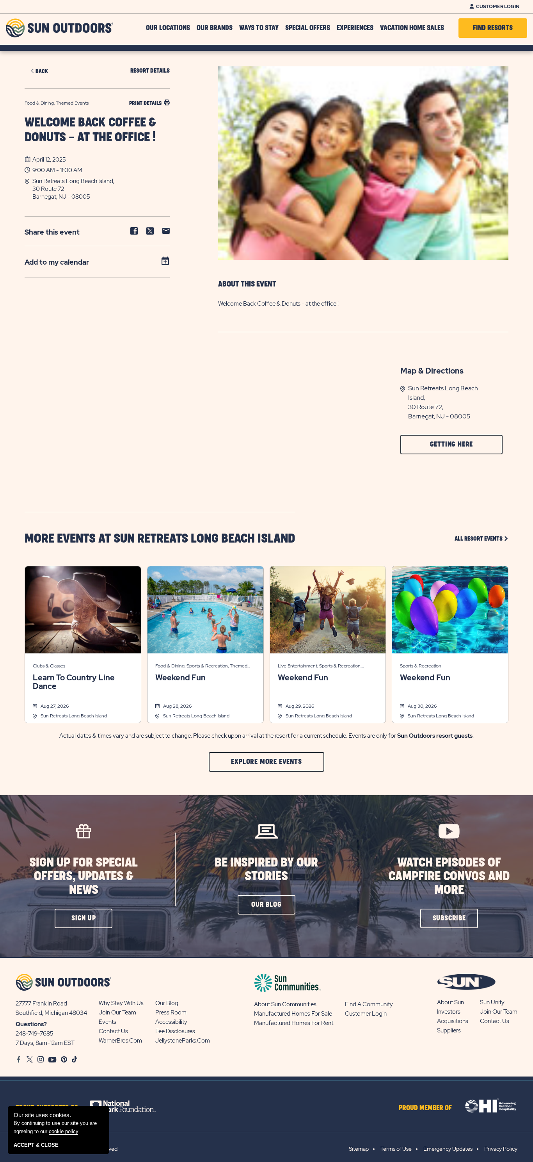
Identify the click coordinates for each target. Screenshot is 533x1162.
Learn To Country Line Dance (74, 681)
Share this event (52, 232)
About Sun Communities (285, 1004)
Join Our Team (117, 1012)
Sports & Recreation (420, 666)
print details (145, 103)
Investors (448, 1012)
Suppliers (449, 1030)
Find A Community (369, 1004)
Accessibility (171, 1022)
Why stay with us (121, 1003)
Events (107, 1022)
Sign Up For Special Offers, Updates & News (83, 876)
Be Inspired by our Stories (266, 870)
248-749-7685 (34, 1033)
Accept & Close (36, 1145)
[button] (101, 189)
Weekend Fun (180, 677)
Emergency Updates (448, 1148)
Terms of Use (396, 1148)
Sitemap (359, 1148)
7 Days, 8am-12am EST (45, 1043)
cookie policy (63, 1131)
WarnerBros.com (120, 1041)
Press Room (171, 1012)
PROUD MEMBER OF (425, 1108)
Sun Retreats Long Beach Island (74, 716)
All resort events (481, 538)
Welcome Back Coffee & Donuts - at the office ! (90, 130)
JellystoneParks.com (182, 1041)
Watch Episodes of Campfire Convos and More (449, 876)
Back (42, 71)
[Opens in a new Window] (129, 1106)
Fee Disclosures (175, 1031)
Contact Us (113, 1031)
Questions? (31, 1024)
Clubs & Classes (49, 666)
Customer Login (497, 7)
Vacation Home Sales (412, 28)
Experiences (355, 28)
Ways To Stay (259, 28)
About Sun (450, 1002)
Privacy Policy (500, 1148)
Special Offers (307, 28)
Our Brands (215, 28)
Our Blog (166, 1003)
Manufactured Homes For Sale (293, 1014)
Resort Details (150, 71)
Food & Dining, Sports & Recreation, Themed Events (201, 667)
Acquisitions (452, 1021)
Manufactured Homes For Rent (293, 1023)
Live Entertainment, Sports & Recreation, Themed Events (319, 667)
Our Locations (168, 28)
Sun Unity (492, 1002)
